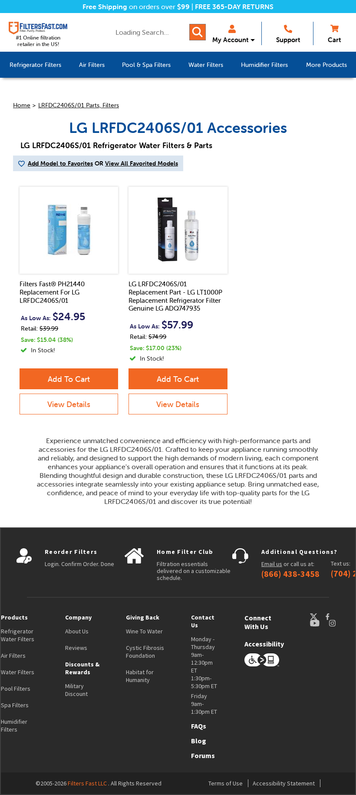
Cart (334, 40)
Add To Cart (69, 379)
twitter (317, 616)
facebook (336, 616)
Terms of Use (225, 783)
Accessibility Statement (284, 783)
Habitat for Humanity (140, 676)
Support (288, 40)
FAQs (198, 726)
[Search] (197, 32)
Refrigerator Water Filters (17, 635)
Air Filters (13, 655)
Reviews (76, 648)
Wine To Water (144, 631)
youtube (319, 623)
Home (21, 105)
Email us (271, 563)
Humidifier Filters (14, 725)
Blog (198, 740)
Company (78, 617)
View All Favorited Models (141, 163)
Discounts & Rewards (82, 668)
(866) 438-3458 (290, 574)
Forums (203, 755)
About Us (77, 631)
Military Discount (76, 690)
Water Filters (17, 672)
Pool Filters (15, 688)
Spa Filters (15, 705)
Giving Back (142, 617)
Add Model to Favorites (60, 163)
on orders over (136, 6)
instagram (341, 623)
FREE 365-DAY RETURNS (234, 6)
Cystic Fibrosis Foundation (145, 651)
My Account (230, 40)
